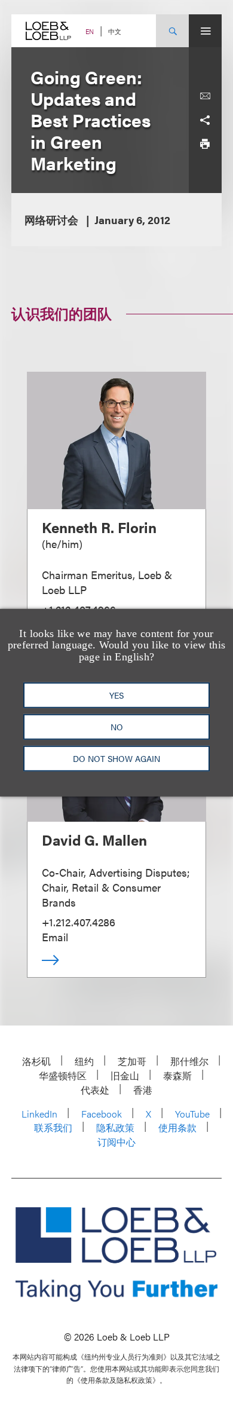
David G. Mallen (94, 839)
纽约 (84, 1061)
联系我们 (53, 1127)
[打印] (204, 144)
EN (89, 31)
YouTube (192, 1114)
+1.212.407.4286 (78, 921)
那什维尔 (189, 1061)
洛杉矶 (36, 1061)
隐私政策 (115, 1127)
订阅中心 (116, 1142)
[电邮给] (205, 96)
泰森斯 (177, 1075)
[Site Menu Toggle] (205, 30)
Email (55, 936)
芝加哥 (132, 1061)
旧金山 (125, 1075)
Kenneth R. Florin (99, 527)
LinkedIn (39, 1114)
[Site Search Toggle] (172, 30)
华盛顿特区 (63, 1075)
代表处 (95, 1090)
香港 (142, 1090)
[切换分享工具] (204, 120)
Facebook (101, 1114)
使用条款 (177, 1127)
